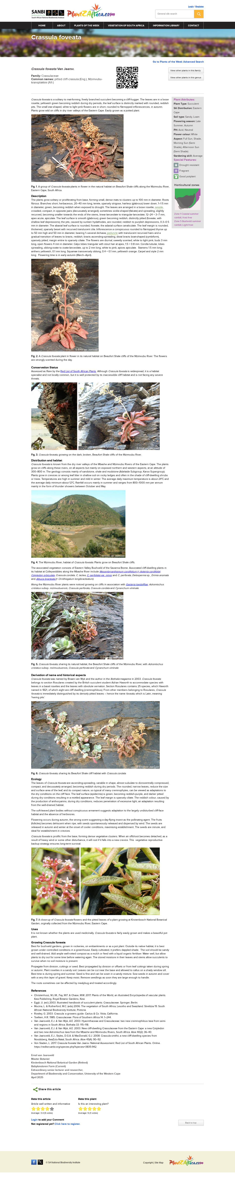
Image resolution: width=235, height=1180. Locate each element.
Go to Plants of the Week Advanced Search (178, 61)
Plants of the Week (86, 25)
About (61, 25)
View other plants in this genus (185, 77)
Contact (193, 25)
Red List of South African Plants (78, 371)
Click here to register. (67, 1124)
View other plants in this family (185, 70)
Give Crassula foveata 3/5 (42, 1109)
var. (99, 575)
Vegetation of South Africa (126, 25)
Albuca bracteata (46, 579)
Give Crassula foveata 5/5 (52, 1109)
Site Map (159, 1162)
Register (199, 6)
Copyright (148, 1162)
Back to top (190, 1122)
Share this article (49, 1089)
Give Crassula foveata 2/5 (38, 1109)
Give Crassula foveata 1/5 (33, 1109)
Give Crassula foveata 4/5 (47, 1109)
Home (42, 25)
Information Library (166, 25)
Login (191, 6)
